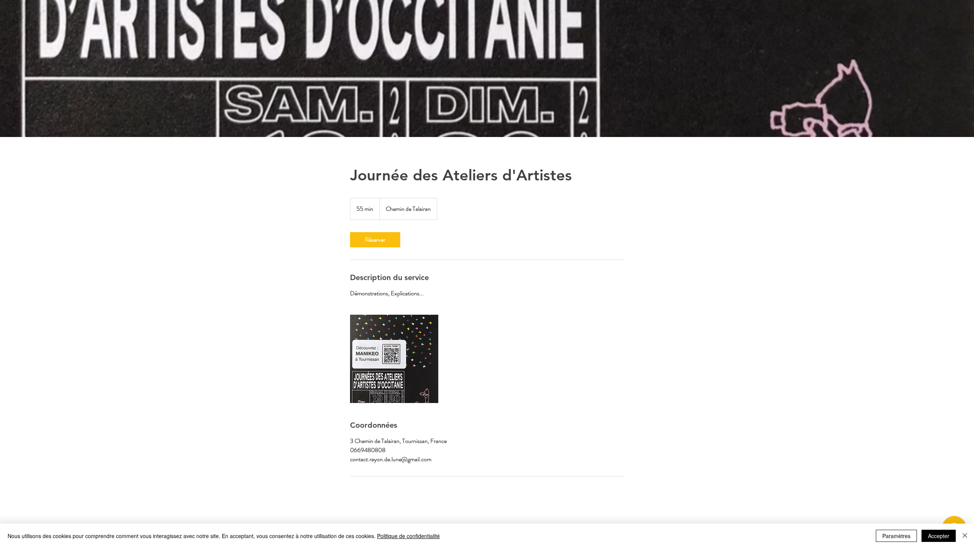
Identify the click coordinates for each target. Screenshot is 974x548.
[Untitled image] (394, 359)
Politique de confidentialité (408, 536)
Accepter (938, 536)
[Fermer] (964, 536)
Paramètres (896, 536)
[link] (375, 239)
